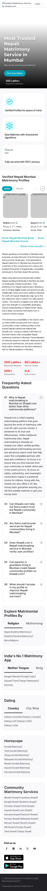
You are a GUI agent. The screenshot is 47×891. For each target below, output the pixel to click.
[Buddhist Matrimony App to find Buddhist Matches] (14, 857)
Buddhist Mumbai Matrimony (18, 636)
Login (37, 3)
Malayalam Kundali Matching (18, 759)
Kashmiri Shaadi (29, 814)
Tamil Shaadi (10, 831)
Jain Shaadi (25, 810)
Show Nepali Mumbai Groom (23, 240)
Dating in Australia (13, 717)
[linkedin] (20, 848)
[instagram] (13, 848)
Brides (7, 189)
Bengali (7, 676)
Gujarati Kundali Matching (16, 767)
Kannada (8, 685)
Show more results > (32, 246)
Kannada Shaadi (12, 814)
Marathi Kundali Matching (16, 763)
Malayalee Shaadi (29, 818)
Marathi (16, 676)
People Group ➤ (27, 886)
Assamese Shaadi (28, 797)
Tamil (15, 680)
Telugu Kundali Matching (16, 755)
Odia (32, 676)
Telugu (23, 680)
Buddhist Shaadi (28, 801)
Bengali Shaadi (11, 801)
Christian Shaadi (12, 806)
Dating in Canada (31, 717)
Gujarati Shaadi (11, 810)
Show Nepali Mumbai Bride (18, 238)
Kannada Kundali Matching (17, 772)
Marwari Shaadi (11, 823)
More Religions (11, 640)
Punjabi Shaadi (23, 827)
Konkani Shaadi (11, 818)
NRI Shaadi (9, 827)
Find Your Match (15, 73)
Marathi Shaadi (11, 797)
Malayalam (33, 680)
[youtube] (34, 848)
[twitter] (27, 848)
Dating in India (11, 725)
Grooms (19, 189)
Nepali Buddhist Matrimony (17, 632)
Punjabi (25, 676)
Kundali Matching (12, 746)
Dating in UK (10, 721)
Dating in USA (24, 721)
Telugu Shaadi (24, 831)
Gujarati (8, 680)
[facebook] (6, 848)
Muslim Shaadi (28, 823)
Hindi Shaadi (27, 806)
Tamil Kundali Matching (15, 751)
